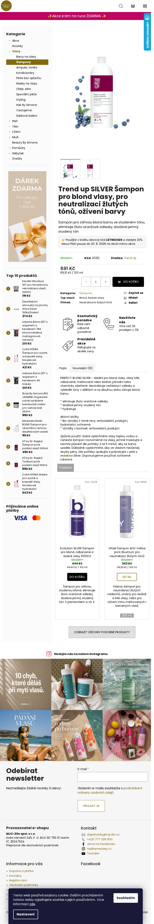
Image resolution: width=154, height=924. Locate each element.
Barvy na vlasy (26, 57)
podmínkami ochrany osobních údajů (110, 790)
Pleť (15, 121)
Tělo (15, 127)
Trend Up (130, 258)
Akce (15, 41)
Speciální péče (26, 94)
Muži (15, 137)
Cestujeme (24, 110)
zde (32, 904)
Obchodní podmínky (23, 885)
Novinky (17, 46)
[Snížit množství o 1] (86, 282)
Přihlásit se (91, 806)
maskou (66, 456)
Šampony (23, 62)
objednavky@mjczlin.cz (103, 835)
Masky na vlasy (26, 83)
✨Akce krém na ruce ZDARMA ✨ (77, 15)
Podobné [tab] (65, 468)
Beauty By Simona (24, 143)
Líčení (16, 132)
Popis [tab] (63, 368)
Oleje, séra (23, 89)
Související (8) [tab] (83, 368)
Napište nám (18, 880)
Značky (17, 159)
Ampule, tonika (26, 67)
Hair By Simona (26, 105)
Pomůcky (18, 148)
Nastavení (26, 914)
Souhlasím (126, 898)
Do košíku (131, 282)
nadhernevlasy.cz (99, 849)
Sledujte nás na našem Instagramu (81, 654)
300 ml (127, 616)
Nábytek (18, 153)
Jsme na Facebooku (101, 844)
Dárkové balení (26, 116)
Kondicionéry (25, 73)
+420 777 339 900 (99, 839)
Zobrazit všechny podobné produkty (102, 632)
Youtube (93, 853)
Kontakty (15, 876)
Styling (20, 100)
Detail (127, 577)
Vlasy (16, 51)
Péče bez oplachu (28, 78)
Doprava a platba (21, 871)
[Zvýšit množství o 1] (105, 282)
